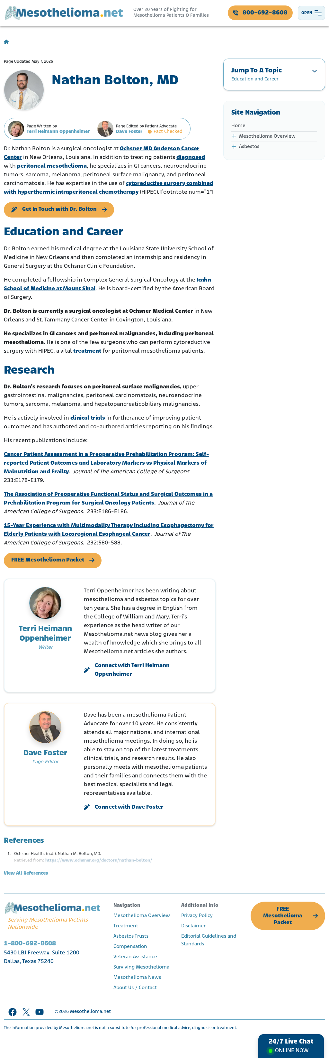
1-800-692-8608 (30, 943)
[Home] (6, 42)
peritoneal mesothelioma (52, 166)
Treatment (125, 926)
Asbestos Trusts (130, 936)
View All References (26, 873)
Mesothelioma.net (90, 1011)
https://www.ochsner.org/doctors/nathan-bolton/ (98, 860)
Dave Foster (129, 131)
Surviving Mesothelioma (141, 967)
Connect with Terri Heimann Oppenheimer (132, 670)
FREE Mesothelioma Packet (47, 560)
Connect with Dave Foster (129, 807)
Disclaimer (193, 926)
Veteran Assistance (135, 957)
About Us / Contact (135, 987)
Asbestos (249, 146)
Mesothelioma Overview (267, 136)
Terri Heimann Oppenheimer (58, 131)
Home (238, 125)
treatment (87, 351)
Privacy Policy (197, 915)
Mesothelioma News (137, 977)
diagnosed (190, 158)
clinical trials (87, 418)
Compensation (130, 946)
